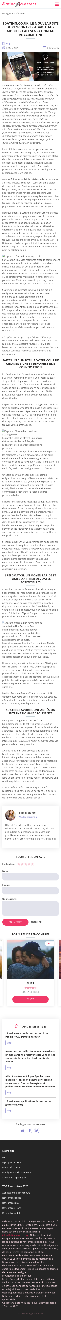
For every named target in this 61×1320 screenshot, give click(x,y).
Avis (4, 1157)
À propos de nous (11, 1162)
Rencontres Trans (11, 1207)
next (36, 1011)
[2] (22, 864)
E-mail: (6, 885)
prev (25, 1011)
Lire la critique (31, 992)
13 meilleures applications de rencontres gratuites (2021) (28, 1103)
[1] (18, 864)
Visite (30, 999)
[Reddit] (22, 1130)
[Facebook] (29, 1130)
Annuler (36, 922)
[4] (29, 864)
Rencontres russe (11, 1197)
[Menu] (57, 4)
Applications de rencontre (16, 1192)
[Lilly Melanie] (10, 815)
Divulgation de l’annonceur (16, 1172)
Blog (8, 43)
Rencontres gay (10, 1202)
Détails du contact (12, 1167)
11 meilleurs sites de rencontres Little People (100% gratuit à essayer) (26, 1035)
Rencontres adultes (12, 1213)
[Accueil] (19, 4)
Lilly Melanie (27, 812)
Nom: (5, 871)
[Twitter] (36, 1130)
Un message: (9, 899)
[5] (32, 864)
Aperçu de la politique (14, 1177)
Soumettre (15, 922)
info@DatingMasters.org (15, 1235)
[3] (25, 864)
